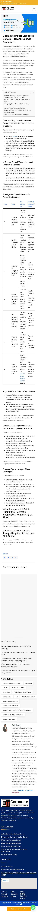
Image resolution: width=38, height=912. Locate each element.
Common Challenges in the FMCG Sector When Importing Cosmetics (17, 111)
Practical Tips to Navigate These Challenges (16, 114)
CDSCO (5, 687)
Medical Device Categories (10, 705)
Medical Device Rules (9, 719)
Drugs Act (15, 136)
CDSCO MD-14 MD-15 (18, 687)
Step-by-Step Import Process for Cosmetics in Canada (16, 105)
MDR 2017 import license (10, 701)
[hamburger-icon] (34, 8)
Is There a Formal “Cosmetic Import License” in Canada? (17, 100)
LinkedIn (21, 790)
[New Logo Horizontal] (7, 8)
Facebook (29, 790)
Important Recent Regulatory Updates (14, 108)
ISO (17, 696)
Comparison (6, 692)
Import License (7, 696)
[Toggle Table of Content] (31, 92)
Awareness (28, 683)
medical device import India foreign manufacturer (17, 710)
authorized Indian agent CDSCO (12, 683)
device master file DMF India (22, 692)
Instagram (15, 793)
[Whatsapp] (33, 907)
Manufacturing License (28, 696)
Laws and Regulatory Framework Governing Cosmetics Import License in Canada (16, 96)
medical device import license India (13, 714)
